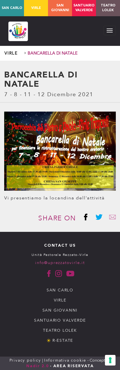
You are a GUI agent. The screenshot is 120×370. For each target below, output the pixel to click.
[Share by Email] (110, 218)
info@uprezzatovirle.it (60, 262)
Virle (36, 8)
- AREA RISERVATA (72, 366)
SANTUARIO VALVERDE (60, 320)
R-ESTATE (62, 340)
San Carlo (12, 8)
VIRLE (60, 300)
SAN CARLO (60, 290)
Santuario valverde (84, 8)
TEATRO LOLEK (108, 8)
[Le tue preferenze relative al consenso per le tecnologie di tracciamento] (110, 360)
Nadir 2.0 (37, 366)
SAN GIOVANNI (60, 310)
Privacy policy (25, 360)
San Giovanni (60, 8)
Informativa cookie (65, 360)
